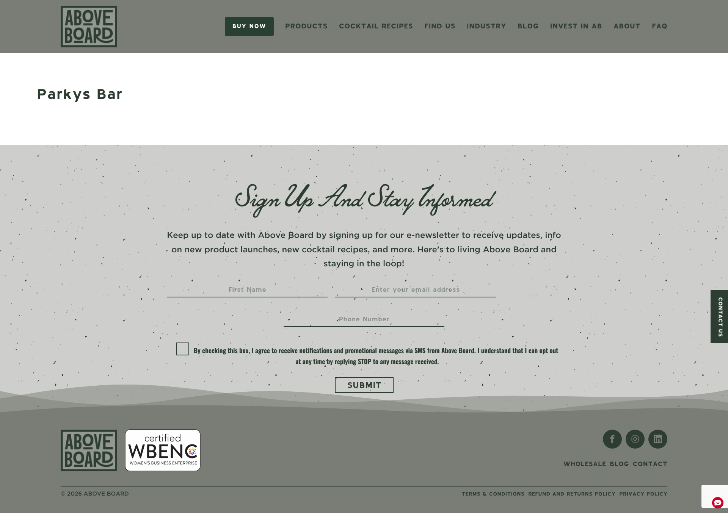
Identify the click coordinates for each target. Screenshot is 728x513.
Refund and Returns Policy (571, 494)
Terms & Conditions (493, 494)
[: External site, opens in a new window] (612, 439)
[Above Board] (89, 26)
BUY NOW (249, 26)
